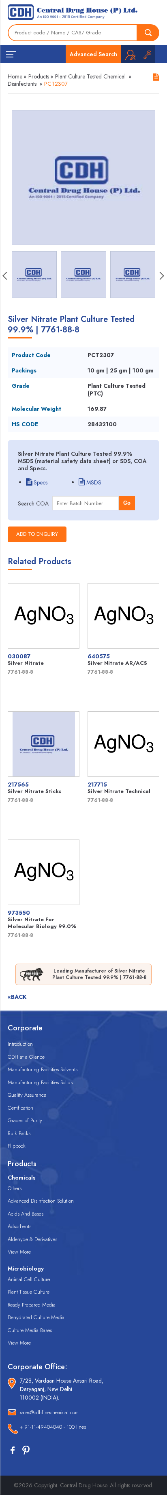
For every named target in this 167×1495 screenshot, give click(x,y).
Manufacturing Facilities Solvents (42, 1069)
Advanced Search (93, 54)
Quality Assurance (27, 1095)
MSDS (93, 482)
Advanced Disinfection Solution (41, 1201)
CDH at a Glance (26, 1057)
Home (15, 76)
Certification (20, 1108)
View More (19, 1252)
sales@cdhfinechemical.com (49, 1412)
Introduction (20, 1044)
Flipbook (17, 1146)
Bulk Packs (19, 1133)
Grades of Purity (25, 1120)
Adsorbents (19, 1226)
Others (14, 1188)
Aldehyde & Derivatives (32, 1239)
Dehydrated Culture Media (36, 1317)
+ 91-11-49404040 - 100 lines (53, 1427)
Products (38, 76)
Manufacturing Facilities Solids (40, 1082)
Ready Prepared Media (32, 1305)
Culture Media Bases (30, 1330)
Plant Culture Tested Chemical (90, 76)
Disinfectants (22, 84)
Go (127, 503)
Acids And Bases (25, 1214)
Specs (39, 482)
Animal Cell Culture (29, 1279)
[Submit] (148, 32)
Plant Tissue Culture (28, 1292)
